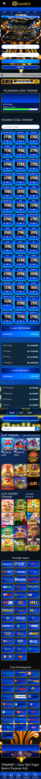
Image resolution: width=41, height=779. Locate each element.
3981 (7, 204)
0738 (7, 149)
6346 (7, 177)
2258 (33, 218)
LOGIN (20, 62)
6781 (33, 231)
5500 (20, 259)
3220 (7, 300)
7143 (33, 259)
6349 (33, 190)
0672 (20, 204)
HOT (21, 425)
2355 (33, 177)
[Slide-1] (22, 39)
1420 (7, 314)
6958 (20, 286)
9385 (20, 177)
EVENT (12, 425)
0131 (34, 316)
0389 (7, 286)
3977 (33, 245)
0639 (33, 286)
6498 (20, 272)
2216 (33, 272)
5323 (20, 149)
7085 (7, 218)
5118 (20, 231)
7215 (7, 329)
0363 (33, 149)
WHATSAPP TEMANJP (20, 76)
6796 (33, 329)
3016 (7, 259)
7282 (20, 300)
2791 (20, 245)
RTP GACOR (20, 82)
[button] (18, 455)
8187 (7, 245)
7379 (20, 329)
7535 (7, 163)
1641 (34, 300)
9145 (20, 190)
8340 (7, 231)
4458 (7, 190)
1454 (33, 204)
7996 (20, 163)
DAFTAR (20, 68)
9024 (20, 218)
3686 (7, 272)
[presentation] (17, 450)
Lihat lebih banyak (30, 473)
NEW (30, 425)
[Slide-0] (18, 39)
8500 (20, 316)
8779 (33, 163)
